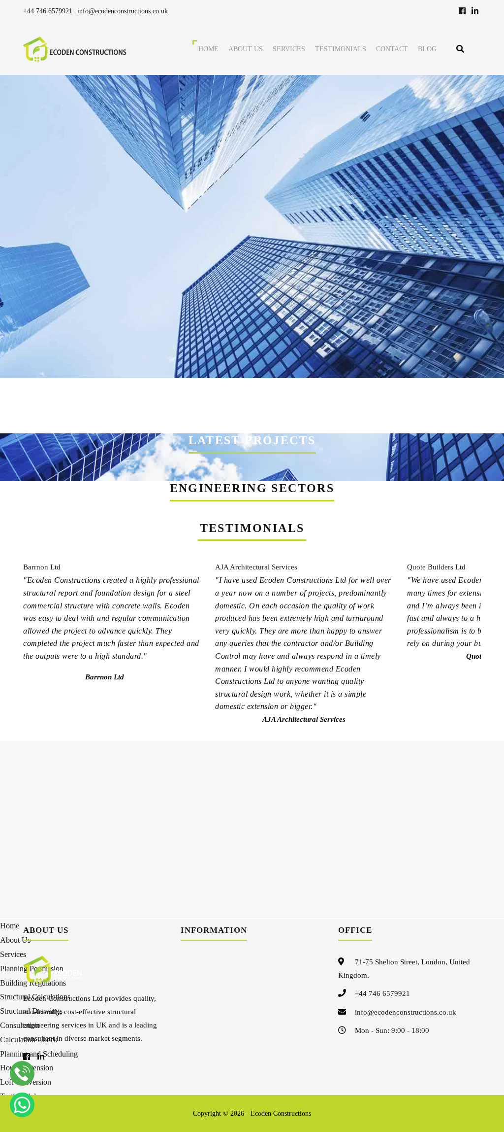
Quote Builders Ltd (436, 567)
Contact (392, 49)
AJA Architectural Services (256, 567)
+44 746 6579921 (47, 11)
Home (208, 49)
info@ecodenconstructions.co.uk (122, 11)
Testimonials (340, 49)
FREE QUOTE (402, 398)
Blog (427, 49)
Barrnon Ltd (42, 567)
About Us (245, 49)
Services (289, 49)
